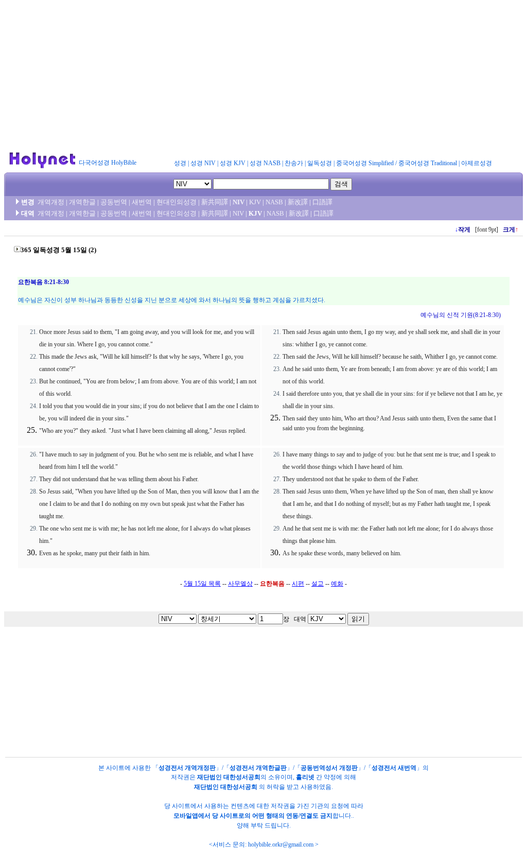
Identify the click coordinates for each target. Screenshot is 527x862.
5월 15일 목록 (202, 583)
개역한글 (82, 202)
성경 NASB (265, 163)
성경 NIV (203, 163)
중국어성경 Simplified (365, 163)
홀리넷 (305, 777)
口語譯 (322, 202)
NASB (274, 202)
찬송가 (294, 163)
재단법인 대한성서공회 (228, 777)
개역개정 (51, 202)
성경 (180, 163)
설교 (317, 583)
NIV (238, 202)
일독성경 (319, 163)
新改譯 (298, 202)
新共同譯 (214, 202)
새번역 (142, 202)
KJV (255, 202)
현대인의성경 (176, 202)
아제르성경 (476, 163)
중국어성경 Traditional (427, 163)
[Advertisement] (263, 76)
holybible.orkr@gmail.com (280, 844)
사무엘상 (240, 583)
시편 (298, 583)
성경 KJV (232, 163)
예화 (337, 583)
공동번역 (113, 202)
